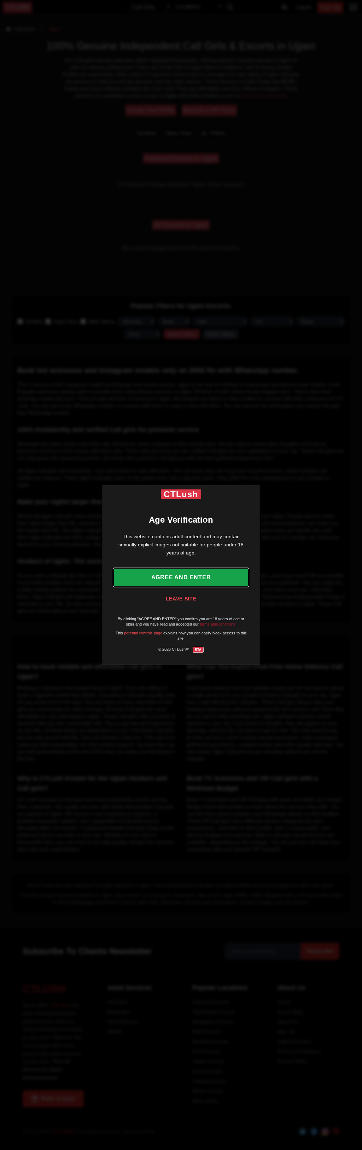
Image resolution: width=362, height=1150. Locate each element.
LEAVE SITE (181, 599)
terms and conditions (217, 624)
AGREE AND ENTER (181, 577)
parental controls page (143, 633)
